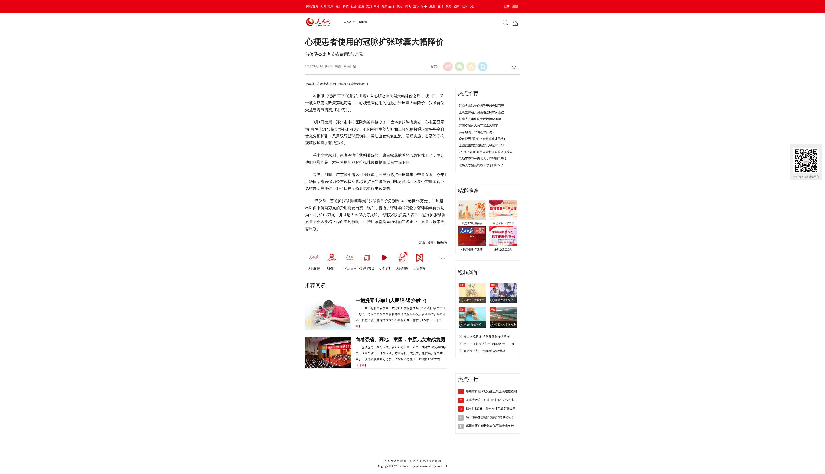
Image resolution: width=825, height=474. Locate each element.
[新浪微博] (448, 66)
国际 (416, 6)
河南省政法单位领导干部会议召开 (481, 105)
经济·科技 (342, 6)
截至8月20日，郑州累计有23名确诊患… (492, 408)
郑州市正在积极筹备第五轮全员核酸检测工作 (496, 425)
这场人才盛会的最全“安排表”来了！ (483, 165)
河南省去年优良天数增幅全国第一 (481, 119)
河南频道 (362, 21)
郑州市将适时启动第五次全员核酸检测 (491, 391)
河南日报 (350, 66)
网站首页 (312, 6)
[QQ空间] (471, 66)
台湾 (440, 6)
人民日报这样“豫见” (472, 249)
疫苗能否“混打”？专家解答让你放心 (483, 138)
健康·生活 (387, 6)
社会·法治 (357, 6)
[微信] (459, 66)
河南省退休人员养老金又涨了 (478, 125)
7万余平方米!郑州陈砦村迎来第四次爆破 (486, 152)
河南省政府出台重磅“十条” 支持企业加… (493, 400)
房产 (473, 6)
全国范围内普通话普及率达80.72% (481, 145)
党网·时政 (326, 6)
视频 (449, 6)
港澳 (432, 6)
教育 (465, 6)
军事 (424, 6)
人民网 (347, 21)
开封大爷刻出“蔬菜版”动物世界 (484, 351)
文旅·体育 (372, 6)
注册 (515, 6)
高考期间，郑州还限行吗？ (477, 132)
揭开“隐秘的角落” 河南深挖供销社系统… (493, 417)
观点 (400, 6)
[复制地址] (482, 66)
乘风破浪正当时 (503, 249)
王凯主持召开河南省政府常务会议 (481, 112)
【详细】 (362, 365)
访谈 (408, 6)
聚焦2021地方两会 (472, 223)
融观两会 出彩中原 (503, 223)
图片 (457, 6)
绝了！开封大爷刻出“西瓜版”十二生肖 (489, 344)
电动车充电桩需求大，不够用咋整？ (483, 158)
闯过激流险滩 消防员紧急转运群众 (487, 336)
